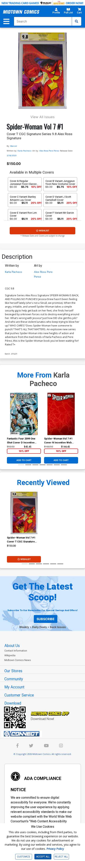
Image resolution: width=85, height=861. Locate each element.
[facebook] (17, 746)
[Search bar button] (76, 21)
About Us (12, 645)
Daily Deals (39, 627)
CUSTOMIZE (23, 856)
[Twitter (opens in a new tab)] (31, 746)
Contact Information (15, 650)
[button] (56, 12)
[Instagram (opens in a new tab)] (61, 746)
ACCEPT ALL (43, 856)
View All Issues (42, 117)
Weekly (24, 627)
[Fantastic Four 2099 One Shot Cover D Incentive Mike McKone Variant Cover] (24, 414)
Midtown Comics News (17, 660)
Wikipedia (9, 655)
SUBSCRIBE (46, 619)
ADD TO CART (23, 460)
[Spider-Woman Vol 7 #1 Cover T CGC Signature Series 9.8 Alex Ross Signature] (24, 513)
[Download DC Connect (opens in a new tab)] (44, 733)
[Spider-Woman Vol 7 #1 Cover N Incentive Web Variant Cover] (61, 414)
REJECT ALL (61, 856)
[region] (8, 419)
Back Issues (58, 627)
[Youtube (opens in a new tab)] (46, 746)
